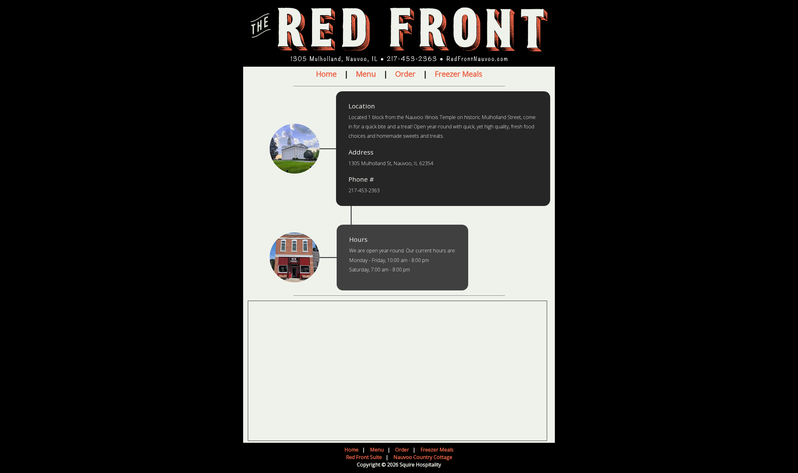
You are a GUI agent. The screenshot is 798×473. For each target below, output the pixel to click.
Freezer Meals (458, 74)
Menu (366, 74)
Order (405, 74)
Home (326, 74)
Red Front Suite (364, 457)
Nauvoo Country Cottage (422, 457)
